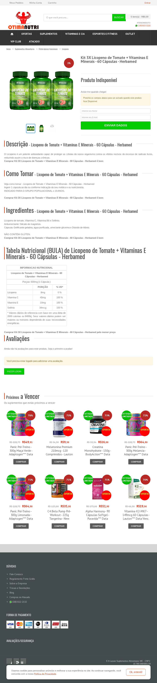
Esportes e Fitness (105, 34)
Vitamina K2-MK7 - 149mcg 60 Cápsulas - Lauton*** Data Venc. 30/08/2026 (136, 516)
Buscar (119, 17)
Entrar (148, 3)
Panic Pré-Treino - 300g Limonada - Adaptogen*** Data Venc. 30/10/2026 (21, 516)
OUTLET (130, 34)
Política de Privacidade (45, 674)
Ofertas (26, 34)
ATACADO (34, 41)
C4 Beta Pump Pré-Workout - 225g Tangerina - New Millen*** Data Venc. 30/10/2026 (59, 518)
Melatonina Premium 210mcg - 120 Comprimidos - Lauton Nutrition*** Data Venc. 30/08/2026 (59, 454)
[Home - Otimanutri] (12, 34)
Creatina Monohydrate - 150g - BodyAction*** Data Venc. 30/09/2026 (97, 452)
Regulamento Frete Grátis (22, 578)
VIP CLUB (16, 41)
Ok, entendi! (135, 672)
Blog (12, 592)
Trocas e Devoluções (20, 588)
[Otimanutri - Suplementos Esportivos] (23, 20)
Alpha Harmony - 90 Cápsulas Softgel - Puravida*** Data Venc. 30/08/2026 (98, 516)
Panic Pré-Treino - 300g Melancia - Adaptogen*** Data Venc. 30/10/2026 (136, 452)
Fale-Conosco (16, 574)
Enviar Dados (115, 125)
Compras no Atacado (20, 597)
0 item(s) (139, 16)
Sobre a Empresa (18, 583)
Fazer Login (14, 371)
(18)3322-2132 (144, 25)
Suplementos (48, 34)
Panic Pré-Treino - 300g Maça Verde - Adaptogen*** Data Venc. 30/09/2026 (21, 452)
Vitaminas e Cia (75, 34)
